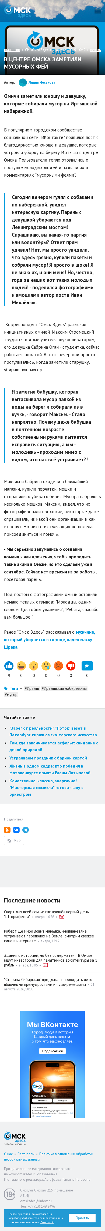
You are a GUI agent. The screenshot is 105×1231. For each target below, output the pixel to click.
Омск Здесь (17, 11)
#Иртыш (32, 688)
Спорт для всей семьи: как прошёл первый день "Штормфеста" (46, 914)
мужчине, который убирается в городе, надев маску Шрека (49, 639)
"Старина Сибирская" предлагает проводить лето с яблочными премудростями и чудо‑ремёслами (49, 982)
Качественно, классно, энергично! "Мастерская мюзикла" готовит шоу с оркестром (46, 787)
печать (95, 50)
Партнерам (26, 1154)
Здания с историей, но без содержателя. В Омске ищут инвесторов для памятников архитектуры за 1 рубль (50, 960)
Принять (82, 1218)
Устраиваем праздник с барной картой (48, 758)
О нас (8, 1154)
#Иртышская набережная (64, 688)
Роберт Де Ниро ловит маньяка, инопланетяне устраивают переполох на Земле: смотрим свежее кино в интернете (49, 936)
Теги (14, 688)
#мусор (11, 694)
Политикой (47, 1222)
